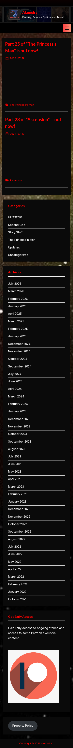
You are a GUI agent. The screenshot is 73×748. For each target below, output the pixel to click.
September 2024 (19, 366)
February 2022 (18, 584)
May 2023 (14, 471)
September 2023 (19, 441)
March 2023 (16, 486)
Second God (16, 225)
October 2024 (17, 358)
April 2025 (15, 313)
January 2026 (17, 306)
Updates (14, 247)
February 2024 (18, 404)
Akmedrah (31, 12)
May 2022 (14, 561)
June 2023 (15, 464)
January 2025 (17, 336)
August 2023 (16, 449)
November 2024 (19, 351)
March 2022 (16, 576)
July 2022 (14, 546)
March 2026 (16, 291)
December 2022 (19, 509)
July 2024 (14, 374)
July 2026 (14, 283)
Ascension (16, 180)
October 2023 (17, 434)
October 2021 (17, 599)
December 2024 (19, 344)
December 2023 (19, 419)
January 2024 (17, 411)
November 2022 (19, 516)
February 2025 (18, 328)
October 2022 (17, 524)
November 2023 (19, 426)
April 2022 (14, 569)
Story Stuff (15, 232)
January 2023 (17, 501)
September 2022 (19, 531)
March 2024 (16, 396)
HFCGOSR (15, 217)
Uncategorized (18, 255)
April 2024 (15, 388)
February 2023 (18, 494)
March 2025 (16, 321)
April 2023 (14, 479)
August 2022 (16, 539)
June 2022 (15, 554)
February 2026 (18, 298)
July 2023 (14, 456)
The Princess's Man (22, 104)
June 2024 (15, 381)
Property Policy (22, 725)
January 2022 (17, 591)
